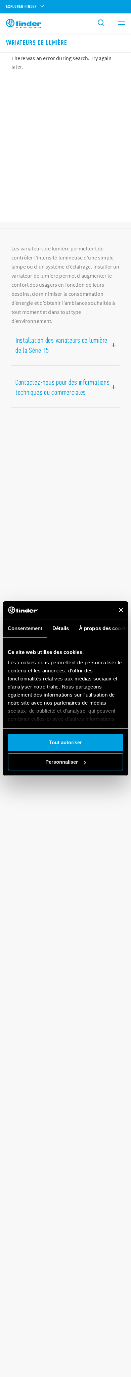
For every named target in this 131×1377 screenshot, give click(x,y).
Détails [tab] (60, 628)
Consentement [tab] (25, 628)
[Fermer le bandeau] (121, 610)
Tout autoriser (65, 742)
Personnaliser (61, 762)
